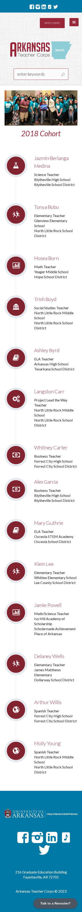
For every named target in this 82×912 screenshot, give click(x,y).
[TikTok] (49, 7)
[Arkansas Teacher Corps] (41, 50)
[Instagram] (38, 7)
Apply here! (52, 23)
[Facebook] (32, 7)
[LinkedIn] (43, 7)
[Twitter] (55, 7)
